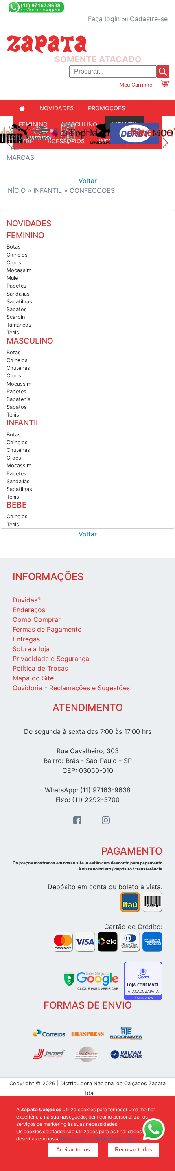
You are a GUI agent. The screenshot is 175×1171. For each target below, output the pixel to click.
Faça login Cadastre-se (128, 19)
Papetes (16, 286)
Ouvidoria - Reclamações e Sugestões (71, 688)
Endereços (29, 610)
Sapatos (17, 309)
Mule (12, 278)
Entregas (26, 639)
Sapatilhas (19, 302)
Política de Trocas (40, 668)
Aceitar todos (73, 1149)
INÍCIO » (19, 190)
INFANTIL (23, 423)
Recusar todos (133, 1149)
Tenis (13, 332)
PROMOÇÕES (106, 108)
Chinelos (17, 255)
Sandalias (18, 294)
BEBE (17, 505)
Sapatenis (19, 399)
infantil (48, 190)
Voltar (88, 181)
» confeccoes (89, 190)
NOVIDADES (56, 108)
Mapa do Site (33, 678)
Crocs (14, 262)
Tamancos (19, 325)
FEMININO (25, 235)
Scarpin (16, 317)
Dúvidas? (27, 600)
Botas (14, 247)
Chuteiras (18, 368)
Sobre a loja (31, 649)
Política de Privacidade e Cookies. (100, 1139)
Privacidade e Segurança (51, 658)
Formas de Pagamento (47, 629)
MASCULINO (30, 341)
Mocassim (19, 270)
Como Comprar (37, 619)
